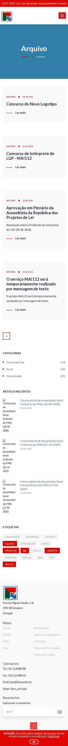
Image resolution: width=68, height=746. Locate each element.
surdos (45, 543)
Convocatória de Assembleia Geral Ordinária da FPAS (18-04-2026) (41, 402)
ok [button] (34, 741)
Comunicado (35, 376)
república (52, 550)
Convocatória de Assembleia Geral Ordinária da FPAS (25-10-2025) (41, 442)
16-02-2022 (28, 272)
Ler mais (20, 112)
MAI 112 (9, 564)
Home (25, 56)
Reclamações (32, 3)
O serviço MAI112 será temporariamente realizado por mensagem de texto (31, 284)
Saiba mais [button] (53, 736)
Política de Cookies (44, 654)
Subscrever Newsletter (47, 3)
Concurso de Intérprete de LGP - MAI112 (30, 156)
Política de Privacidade (46, 648)
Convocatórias (35, 362)
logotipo (10, 543)
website (26, 557)
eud (51, 557)
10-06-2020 (28, 200)
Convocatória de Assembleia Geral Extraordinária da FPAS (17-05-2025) (41, 485)
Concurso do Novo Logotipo (31, 103)
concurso (50, 536)
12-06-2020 (28, 146)
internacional (28, 543)
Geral (35, 369)
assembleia (32, 536)
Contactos (62, 3)
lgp (24, 550)
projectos (10, 557)
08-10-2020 (28, 96)
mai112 (37, 550)
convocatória (12, 536)
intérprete (11, 550)
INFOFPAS (10, 96)
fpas (40, 557)
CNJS (18, 3)
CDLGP (5, 3)
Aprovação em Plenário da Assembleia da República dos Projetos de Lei (32, 212)
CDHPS (12, 3)
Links (23, 3)
